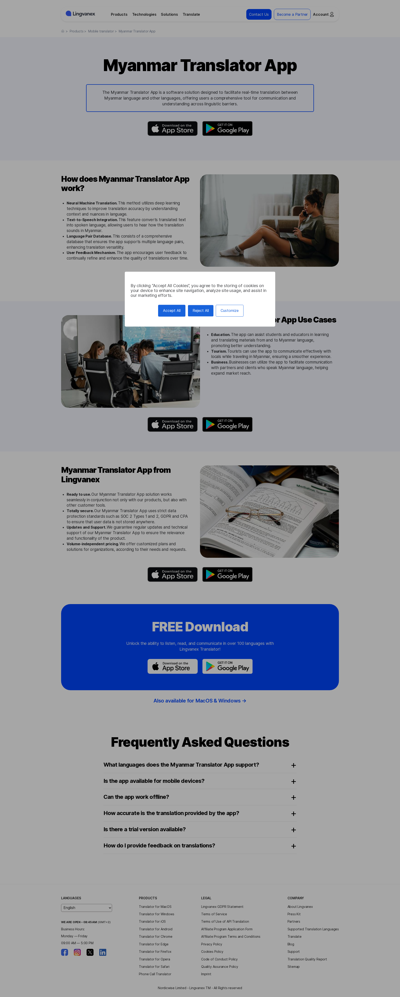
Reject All (201, 310)
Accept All (172, 310)
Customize (230, 310)
